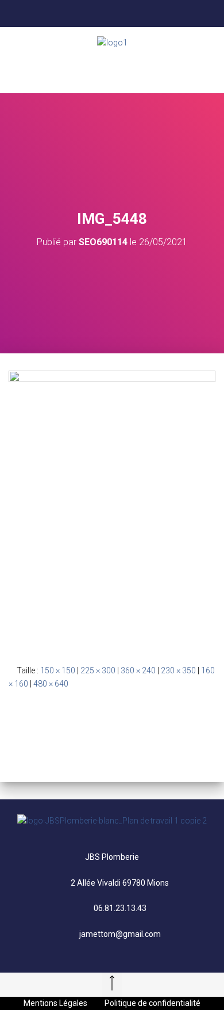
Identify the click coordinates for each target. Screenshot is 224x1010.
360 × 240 (138, 670)
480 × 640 (50, 683)
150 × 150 (57, 670)
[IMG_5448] (112, 508)
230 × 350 (178, 670)
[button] (112, 71)
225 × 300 (97, 670)
